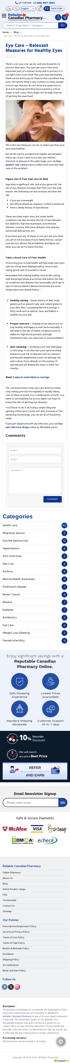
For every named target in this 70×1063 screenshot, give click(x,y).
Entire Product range (14, 889)
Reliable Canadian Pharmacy (17, 1016)
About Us (8, 878)
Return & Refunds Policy (16, 949)
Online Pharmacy (12, 873)
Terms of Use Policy (13, 937)
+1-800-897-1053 (44, 3)
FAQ (5, 895)
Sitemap (7, 911)
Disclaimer (8, 954)
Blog (16, 32)
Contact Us (9, 906)
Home (6, 32)
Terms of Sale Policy (14, 943)
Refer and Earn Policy (14, 971)
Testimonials (9, 900)
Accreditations (11, 965)
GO (63, 25)
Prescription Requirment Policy (19, 926)
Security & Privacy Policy (16, 932)
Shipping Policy (11, 960)
